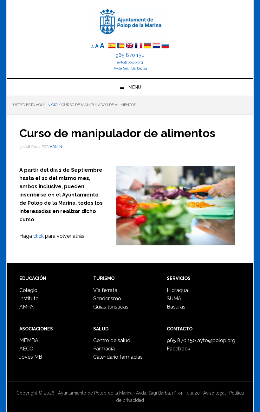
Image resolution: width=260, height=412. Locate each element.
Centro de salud (111, 340)
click (38, 236)
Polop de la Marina (130, 21)
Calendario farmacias (118, 357)
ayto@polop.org (130, 62)
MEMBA (28, 340)
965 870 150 (130, 55)
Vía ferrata (105, 290)
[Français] (138, 46)
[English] (129, 46)
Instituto (29, 299)
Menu (134, 87)
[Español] (112, 46)
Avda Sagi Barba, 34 (130, 68)
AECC (26, 349)
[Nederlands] (157, 46)
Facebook (178, 349)
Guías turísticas (110, 307)
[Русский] (165, 46)
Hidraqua (177, 290)
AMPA (26, 307)
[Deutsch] (147, 46)
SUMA (174, 299)
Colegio (28, 290)
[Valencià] (121, 46)
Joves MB (30, 357)
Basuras (176, 307)
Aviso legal (214, 392)
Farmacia (104, 349)
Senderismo (107, 299)
